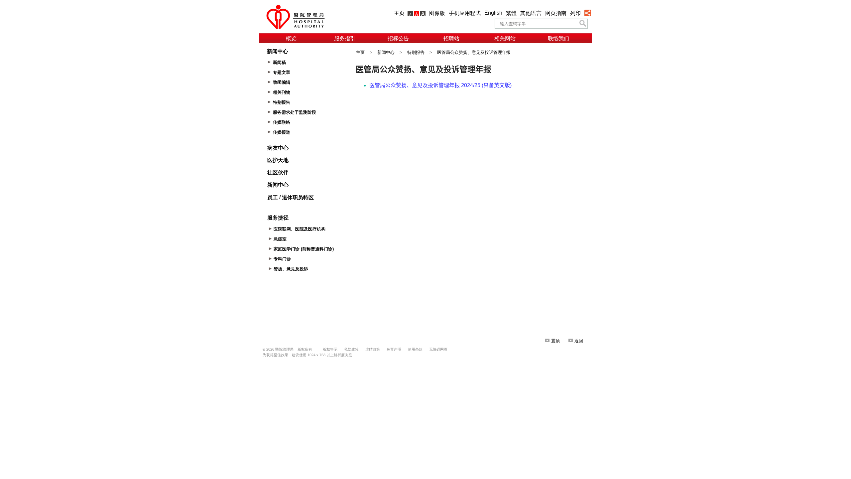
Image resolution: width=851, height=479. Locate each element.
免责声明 (394, 349)
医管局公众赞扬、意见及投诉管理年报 (474, 52)
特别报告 (416, 52)
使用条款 (415, 349)
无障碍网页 (438, 349)
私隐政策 (351, 349)
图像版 (437, 13)
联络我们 (558, 38)
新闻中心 (386, 52)
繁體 (511, 13)
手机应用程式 (465, 13)
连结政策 (372, 349)
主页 (399, 13)
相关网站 (505, 38)
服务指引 (344, 38)
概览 (291, 38)
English (493, 13)
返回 (578, 340)
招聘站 (451, 38)
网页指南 (555, 13)
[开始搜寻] (583, 24)
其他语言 (531, 13)
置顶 (555, 340)
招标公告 (398, 38)
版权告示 (330, 349)
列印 (575, 13)
